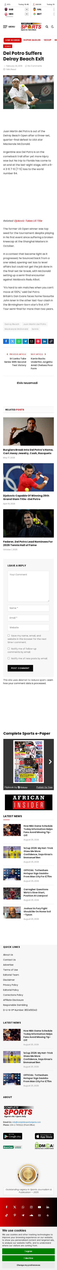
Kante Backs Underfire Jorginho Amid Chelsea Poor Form (42, 363)
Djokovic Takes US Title (28, 221)
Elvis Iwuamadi (27, 383)
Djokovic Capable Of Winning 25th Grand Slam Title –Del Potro (26, 497)
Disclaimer (9, 979)
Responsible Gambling (15, 1005)
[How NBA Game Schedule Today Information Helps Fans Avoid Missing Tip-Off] (12, 830)
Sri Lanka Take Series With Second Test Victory (15, 362)
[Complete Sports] (31, 26)
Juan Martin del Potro (34, 324)
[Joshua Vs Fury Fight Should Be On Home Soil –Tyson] (12, 912)
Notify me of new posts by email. (29, 658)
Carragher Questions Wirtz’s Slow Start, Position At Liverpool (36, 892)
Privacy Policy (10, 984)
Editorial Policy (11, 989)
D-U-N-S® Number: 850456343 (20, 1010)
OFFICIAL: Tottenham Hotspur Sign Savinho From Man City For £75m (38, 873)
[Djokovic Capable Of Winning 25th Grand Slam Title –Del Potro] (28, 477)
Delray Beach (12, 324)
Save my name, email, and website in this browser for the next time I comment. (27, 639)
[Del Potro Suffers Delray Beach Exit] (28, 108)
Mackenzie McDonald (16, 329)
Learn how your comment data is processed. (28, 681)
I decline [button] (28, 1258)
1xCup (47, 39)
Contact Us (9, 959)
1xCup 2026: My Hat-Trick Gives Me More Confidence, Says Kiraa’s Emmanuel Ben (38, 853)
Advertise (8, 964)
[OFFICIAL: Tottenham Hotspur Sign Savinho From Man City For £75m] (12, 874)
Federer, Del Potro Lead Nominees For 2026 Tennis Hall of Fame (28, 543)
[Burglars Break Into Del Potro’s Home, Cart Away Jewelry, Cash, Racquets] (28, 431)
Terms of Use (10, 969)
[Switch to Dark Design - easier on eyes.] (52, 26)
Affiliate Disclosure (13, 1000)
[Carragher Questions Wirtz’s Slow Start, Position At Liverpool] (12, 893)
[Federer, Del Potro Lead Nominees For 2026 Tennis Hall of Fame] (28, 523)
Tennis (7, 46)
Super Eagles (32, 39)
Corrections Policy (13, 995)
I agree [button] (28, 1251)
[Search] (47, 26)
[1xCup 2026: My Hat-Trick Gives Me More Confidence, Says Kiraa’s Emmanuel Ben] (12, 852)
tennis (35, 329)
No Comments (35, 66)
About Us (8, 954)
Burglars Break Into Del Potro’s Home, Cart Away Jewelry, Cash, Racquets (28, 451)
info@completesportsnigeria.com (26, 1122)
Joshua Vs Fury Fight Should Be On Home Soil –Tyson (37, 911)
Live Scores (13, 40)
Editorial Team (11, 974)
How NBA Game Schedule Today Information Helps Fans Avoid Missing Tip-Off (38, 830)
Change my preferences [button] (28, 1265)
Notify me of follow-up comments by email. (22, 650)
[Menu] (9, 26)
